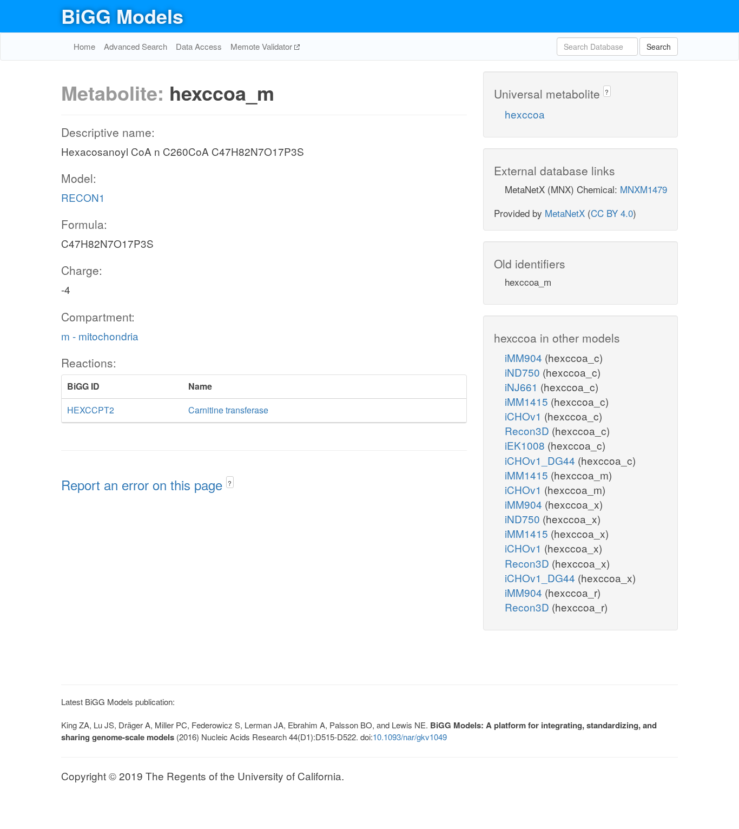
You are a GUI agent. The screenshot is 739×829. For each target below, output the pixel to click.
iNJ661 (522, 386)
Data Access (199, 46)
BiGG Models (122, 16)
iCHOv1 (524, 416)
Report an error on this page (143, 484)
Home (84, 46)
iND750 (524, 372)
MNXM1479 (643, 189)
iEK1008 (526, 445)
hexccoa (525, 114)
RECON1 (83, 197)
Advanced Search (135, 46)
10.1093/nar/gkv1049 (410, 736)
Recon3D (528, 430)
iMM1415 (528, 401)
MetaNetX (565, 213)
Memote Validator (262, 46)
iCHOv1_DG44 (541, 460)
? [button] (230, 483)
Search (658, 46)
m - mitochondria (99, 335)
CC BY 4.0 (612, 213)
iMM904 (525, 357)
